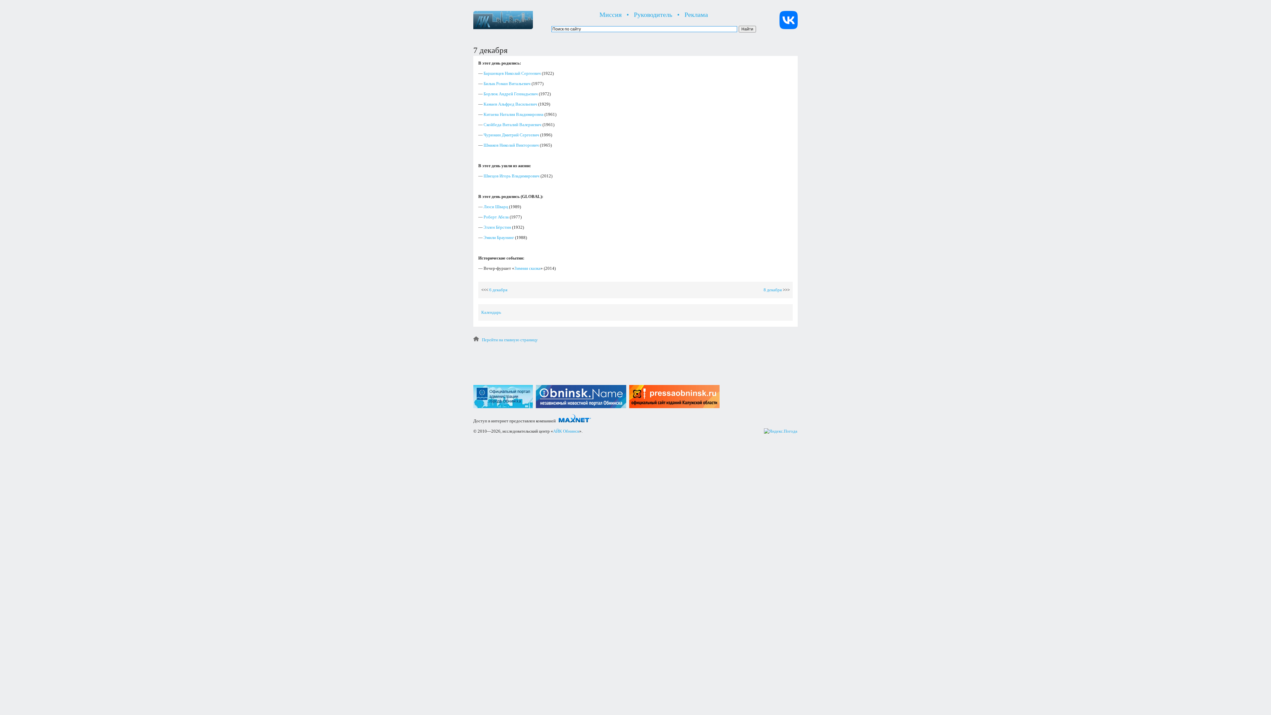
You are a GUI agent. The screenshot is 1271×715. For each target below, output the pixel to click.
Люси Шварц (496, 206)
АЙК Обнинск (566, 431)
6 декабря (498, 289)
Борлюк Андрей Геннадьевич (511, 93)
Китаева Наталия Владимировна (513, 114)
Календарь (491, 312)
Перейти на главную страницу (510, 339)
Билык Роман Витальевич (507, 83)
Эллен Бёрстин (497, 227)
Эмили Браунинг (499, 237)
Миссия (610, 14)
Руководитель (653, 14)
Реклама (696, 14)
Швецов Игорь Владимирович (512, 175)
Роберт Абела (496, 217)
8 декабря (773, 289)
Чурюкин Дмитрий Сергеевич (511, 134)
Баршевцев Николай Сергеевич (512, 73)
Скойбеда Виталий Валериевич (512, 124)
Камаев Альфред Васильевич (510, 104)
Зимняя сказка (527, 268)
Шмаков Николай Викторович (511, 145)
